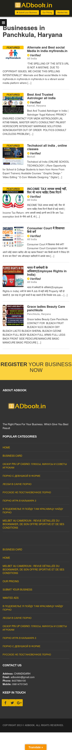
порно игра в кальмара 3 (19, 500)
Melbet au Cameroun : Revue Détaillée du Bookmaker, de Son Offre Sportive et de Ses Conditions (33, 524)
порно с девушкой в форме (21, 475)
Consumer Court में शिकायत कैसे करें (45, 230)
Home (6, 447)
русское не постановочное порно (27, 492)
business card (12, 455)
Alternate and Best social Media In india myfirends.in (47, 49)
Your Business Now (36, 367)
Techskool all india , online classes (47, 147)
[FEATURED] (13, 66)
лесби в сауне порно (17, 484)
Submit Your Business (17, 589)
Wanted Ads (62, 12)
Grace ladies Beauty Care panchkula (46, 308)
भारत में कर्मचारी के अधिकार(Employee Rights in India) (47, 271)
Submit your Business (27, 12)
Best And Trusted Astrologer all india (41, 96)
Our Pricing (47, 12)
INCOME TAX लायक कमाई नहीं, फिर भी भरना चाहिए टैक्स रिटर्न (47, 190)
